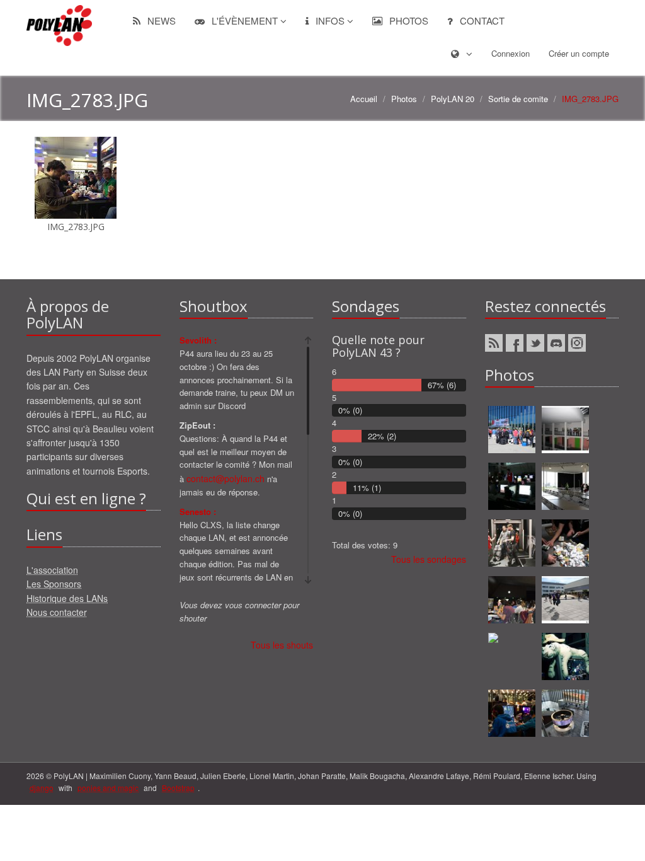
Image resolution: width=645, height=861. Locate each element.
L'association (52, 569)
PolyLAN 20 (452, 99)
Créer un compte (579, 53)
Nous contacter (56, 612)
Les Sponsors (53, 583)
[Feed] (494, 343)
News (160, 20)
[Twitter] (535, 343)
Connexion (510, 53)
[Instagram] (577, 343)
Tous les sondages (428, 559)
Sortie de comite (518, 99)
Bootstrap (178, 787)
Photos (407, 20)
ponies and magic (108, 787)
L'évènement (244, 20)
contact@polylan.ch (225, 478)
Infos (330, 20)
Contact (481, 20)
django (42, 787)
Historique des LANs (67, 598)
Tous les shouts (282, 645)
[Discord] (556, 343)
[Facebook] (514, 343)
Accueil (363, 99)
